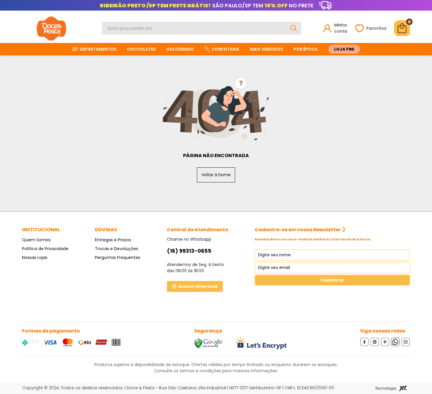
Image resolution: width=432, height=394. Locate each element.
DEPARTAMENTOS (98, 49)
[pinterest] (385, 342)
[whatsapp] (395, 342)
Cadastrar (332, 280)
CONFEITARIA (225, 49)
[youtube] (405, 342)
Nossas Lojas (34, 257)
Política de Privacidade (45, 249)
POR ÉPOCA (306, 49)
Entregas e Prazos (113, 240)
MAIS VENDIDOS (266, 49)
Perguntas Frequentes (117, 257)
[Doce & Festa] (51, 28)
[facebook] (364, 342)
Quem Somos (36, 240)
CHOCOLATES (141, 49)
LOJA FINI (344, 49)
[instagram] (375, 342)
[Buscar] (293, 28)
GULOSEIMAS (180, 49)
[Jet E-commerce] (391, 388)
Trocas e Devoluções (116, 249)
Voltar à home (216, 175)
